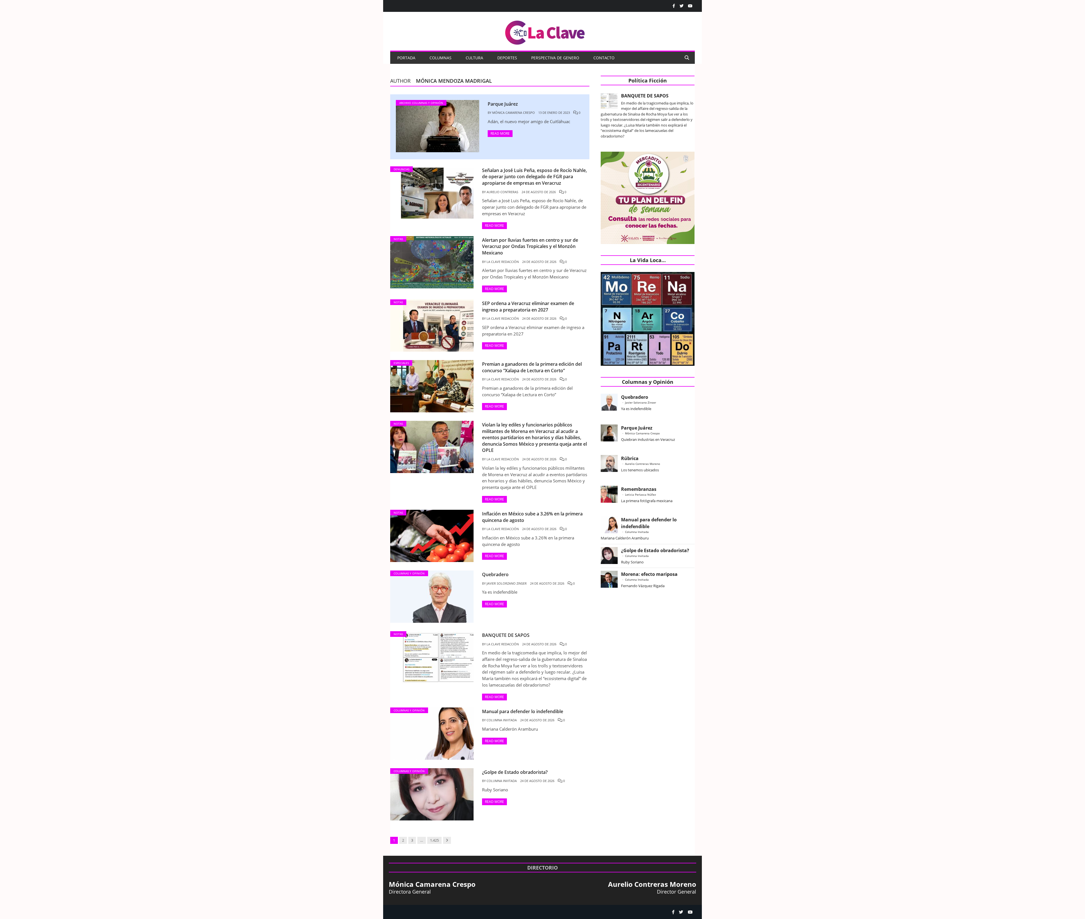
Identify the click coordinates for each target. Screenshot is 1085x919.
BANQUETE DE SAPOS (645, 96)
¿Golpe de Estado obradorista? (655, 550)
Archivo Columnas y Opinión (421, 103)
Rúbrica (630, 458)
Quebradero (634, 397)
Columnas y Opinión (409, 573)
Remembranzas (638, 489)
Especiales (401, 363)
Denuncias (401, 169)
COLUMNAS (440, 57)
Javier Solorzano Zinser (507, 583)
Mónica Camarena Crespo (513, 112)
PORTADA (406, 57)
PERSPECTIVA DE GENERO (555, 57)
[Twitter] (681, 5)
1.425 (434, 840)
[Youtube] (690, 5)
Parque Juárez (636, 428)
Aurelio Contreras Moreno (642, 464)
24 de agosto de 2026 (539, 192)
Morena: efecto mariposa (649, 574)
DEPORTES (507, 57)
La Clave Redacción (503, 262)
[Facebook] (673, 5)
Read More (500, 133)
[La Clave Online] (545, 31)
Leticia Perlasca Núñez (640, 494)
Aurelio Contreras (502, 192)
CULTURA (474, 57)
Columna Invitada (502, 720)
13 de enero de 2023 (554, 112)
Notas (398, 239)
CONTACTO (604, 57)
